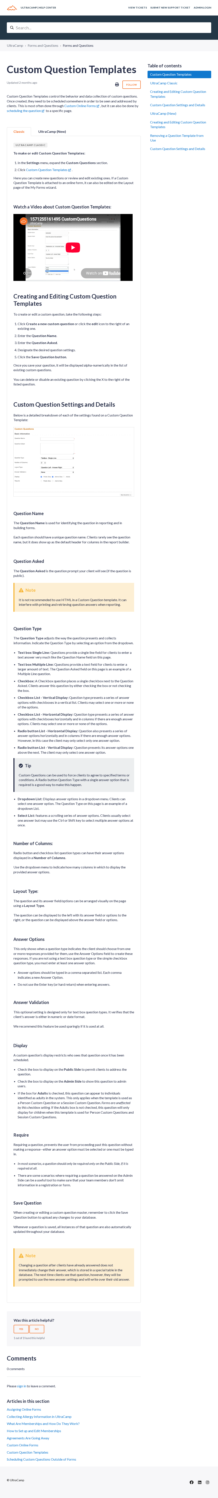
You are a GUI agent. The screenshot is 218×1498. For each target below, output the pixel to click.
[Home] (12, 7)
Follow (131, 84)
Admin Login (202, 7)
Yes (21, 1329)
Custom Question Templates (46, 170)
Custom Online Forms (80, 106)
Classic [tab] (18, 131)
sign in (21, 1386)
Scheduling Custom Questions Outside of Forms (41, 1459)
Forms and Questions (43, 45)
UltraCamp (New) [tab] (52, 131)
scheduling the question (24, 111)
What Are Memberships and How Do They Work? (43, 1424)
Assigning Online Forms (24, 1409)
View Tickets (137, 7)
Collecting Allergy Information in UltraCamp (39, 1416)
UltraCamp (15, 45)
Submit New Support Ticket (170, 7)
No (37, 1329)
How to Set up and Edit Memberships (34, 1431)
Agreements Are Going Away (28, 1438)
